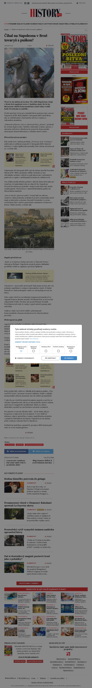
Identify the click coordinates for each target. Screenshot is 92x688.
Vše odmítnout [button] (50, 358)
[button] (46, 342)
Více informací (34, 339)
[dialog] (46, 344)
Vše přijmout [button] (69, 358)
